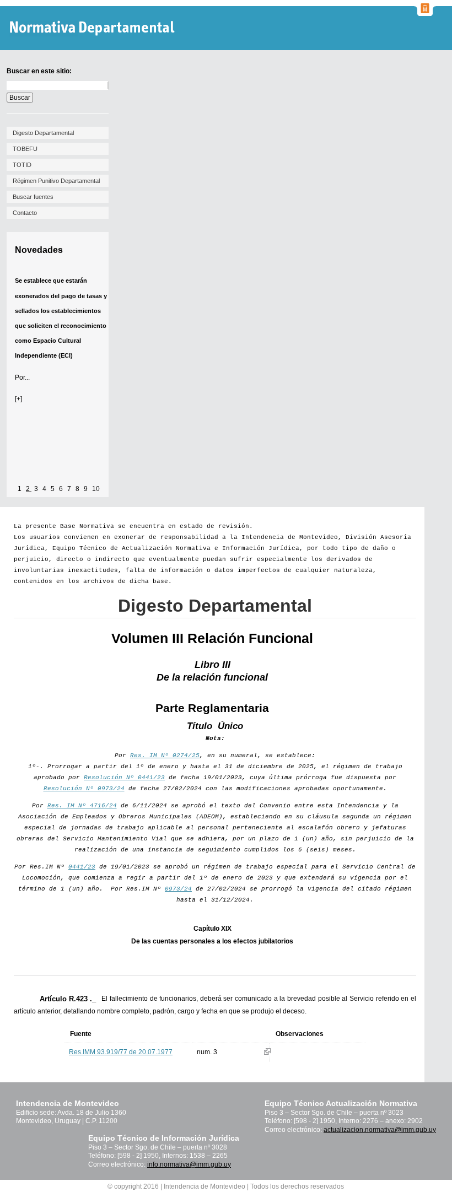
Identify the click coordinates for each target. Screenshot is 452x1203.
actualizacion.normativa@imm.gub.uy (380, 1130)
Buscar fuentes (33, 196)
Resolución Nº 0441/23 (124, 777)
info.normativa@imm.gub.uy (189, 1164)
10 (96, 489)
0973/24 (178, 889)
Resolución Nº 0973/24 (84, 788)
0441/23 (81, 867)
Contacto (25, 212)
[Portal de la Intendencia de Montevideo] (425, 12)
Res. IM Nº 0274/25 (165, 755)
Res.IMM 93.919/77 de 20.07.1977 (121, 1052)
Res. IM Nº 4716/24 (82, 805)
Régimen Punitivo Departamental (56, 180)
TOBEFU (25, 148)
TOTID (22, 164)
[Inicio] (93, 28)
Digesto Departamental (43, 133)
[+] (18, 399)
